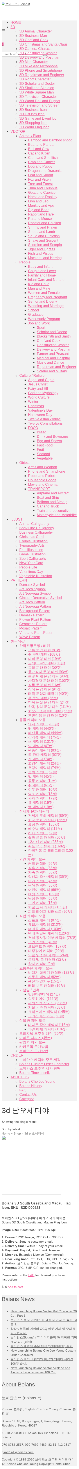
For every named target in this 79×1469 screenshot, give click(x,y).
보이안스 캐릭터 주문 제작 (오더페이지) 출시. (42, 1346)
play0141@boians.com (18, 1452)
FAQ (31, 1275)
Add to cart (15, 1287)
